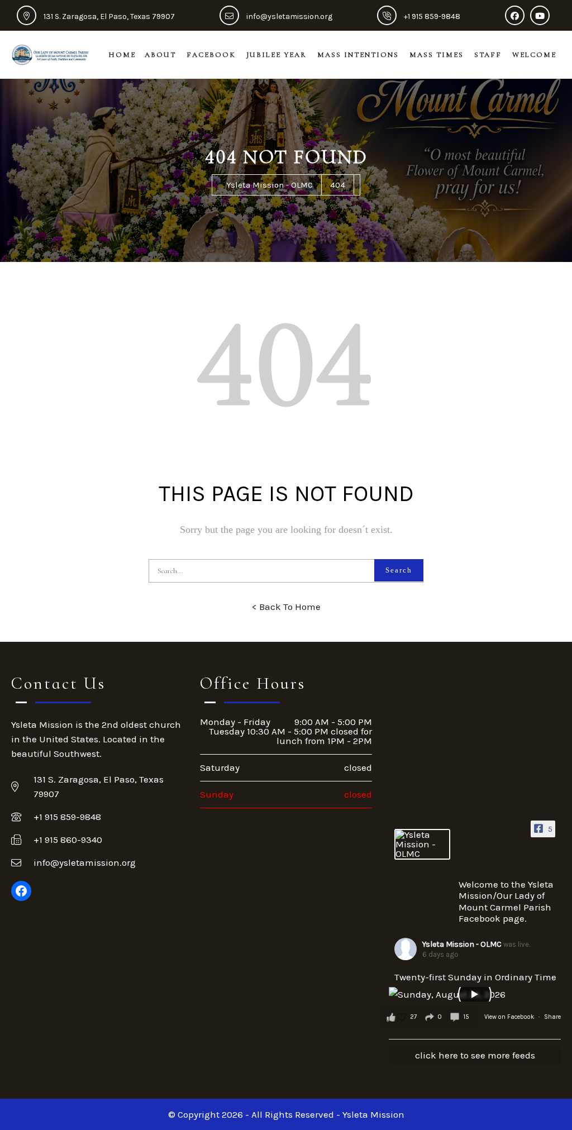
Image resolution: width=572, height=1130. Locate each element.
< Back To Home (286, 606)
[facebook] (517, 16)
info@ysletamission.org (289, 16)
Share (552, 1017)
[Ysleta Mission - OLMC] (422, 844)
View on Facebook (510, 1017)
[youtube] (542, 16)
